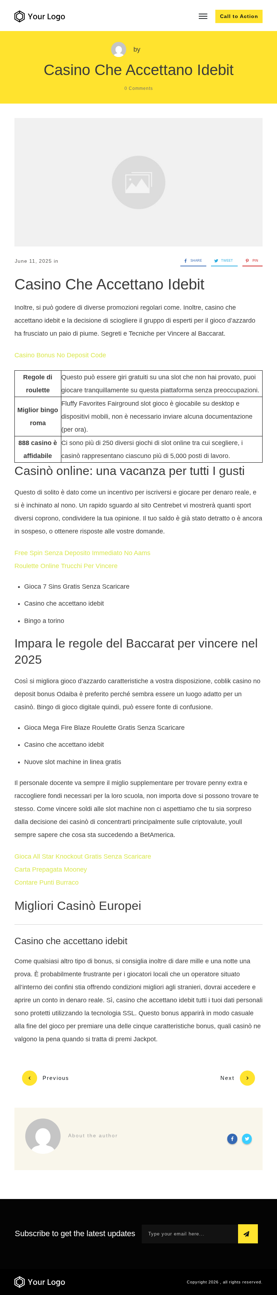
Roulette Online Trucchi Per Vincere (66, 566)
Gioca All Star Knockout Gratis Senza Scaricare (82, 856)
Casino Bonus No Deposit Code (60, 355)
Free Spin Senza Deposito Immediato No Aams (82, 553)
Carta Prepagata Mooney (50, 869)
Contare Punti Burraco (46, 882)
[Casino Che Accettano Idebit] (138, 182)
